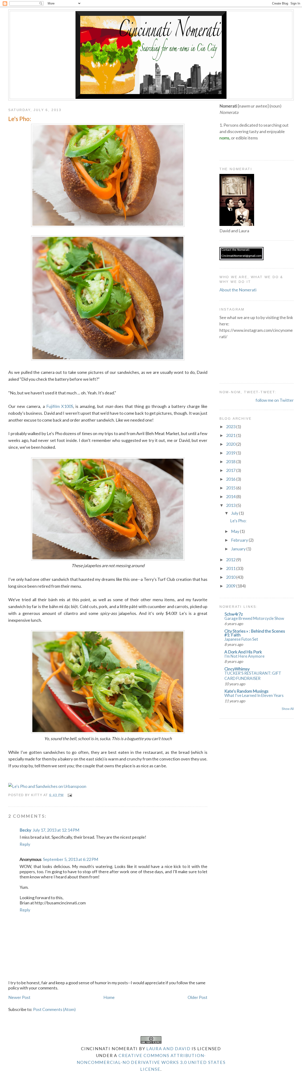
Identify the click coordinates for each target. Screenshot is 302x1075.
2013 (231, 505)
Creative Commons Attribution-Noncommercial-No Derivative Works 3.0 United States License (151, 1062)
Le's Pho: (19, 118)
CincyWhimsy (237, 668)
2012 (231, 559)
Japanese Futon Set (241, 639)
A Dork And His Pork (243, 651)
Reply (25, 844)
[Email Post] (69, 795)
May (235, 531)
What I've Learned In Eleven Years (254, 695)
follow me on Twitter (275, 400)
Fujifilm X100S (59, 406)
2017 (231, 470)
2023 (231, 426)
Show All (288, 709)
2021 (231, 435)
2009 (231, 585)
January (238, 548)
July (235, 513)
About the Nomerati (237, 289)
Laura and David (168, 1048)
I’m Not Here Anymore (244, 656)
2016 (231, 479)
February (240, 540)
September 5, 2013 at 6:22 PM (70, 859)
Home (109, 997)
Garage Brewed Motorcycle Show (254, 618)
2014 (231, 496)
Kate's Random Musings (246, 691)
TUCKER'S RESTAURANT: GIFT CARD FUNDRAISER (252, 676)
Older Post (197, 997)
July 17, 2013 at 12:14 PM (56, 830)
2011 (231, 568)
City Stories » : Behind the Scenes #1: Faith (254, 632)
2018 (231, 461)
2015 (231, 487)
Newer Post (19, 997)
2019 (231, 452)
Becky (25, 830)
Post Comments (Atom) (54, 1009)
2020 (231, 444)
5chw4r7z (233, 614)
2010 (231, 577)
